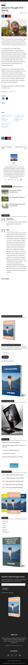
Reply (7, 225)
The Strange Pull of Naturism (17, 197)
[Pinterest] (9, 16)
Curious (4, 525)
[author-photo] (14, 160)
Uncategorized (5, 532)
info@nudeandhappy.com (17, 645)
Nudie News (9, 219)
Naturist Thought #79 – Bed (21, 147)
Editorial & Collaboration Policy (14, 660)
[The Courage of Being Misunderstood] (5, 192)
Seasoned (7, 3)
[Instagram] (9, 180)
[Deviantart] (6, 180)
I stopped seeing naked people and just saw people (7, 117)
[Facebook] (2, 16)
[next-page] (5, 211)
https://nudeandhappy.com (14, 164)
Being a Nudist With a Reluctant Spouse (11, 442)
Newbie (4, 527)
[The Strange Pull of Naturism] (5, 198)
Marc (4, 12)
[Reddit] (15, 180)
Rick (7, 229)
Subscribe (5, 357)
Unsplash (13, 91)
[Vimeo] (21, 180)
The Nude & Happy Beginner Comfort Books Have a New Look (13, 446)
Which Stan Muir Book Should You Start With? (12, 456)
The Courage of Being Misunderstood (10, 450)
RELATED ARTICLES (6, 186)
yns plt (8, 91)
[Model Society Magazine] (12, 434)
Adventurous (5, 521)
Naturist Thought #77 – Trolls (6, 147)
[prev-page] (2, 211)
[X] (6, 16)
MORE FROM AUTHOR (18, 186)
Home (2, 3)
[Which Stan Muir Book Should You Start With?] (5, 205)
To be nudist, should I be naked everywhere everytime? (19, 117)
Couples (4, 523)
